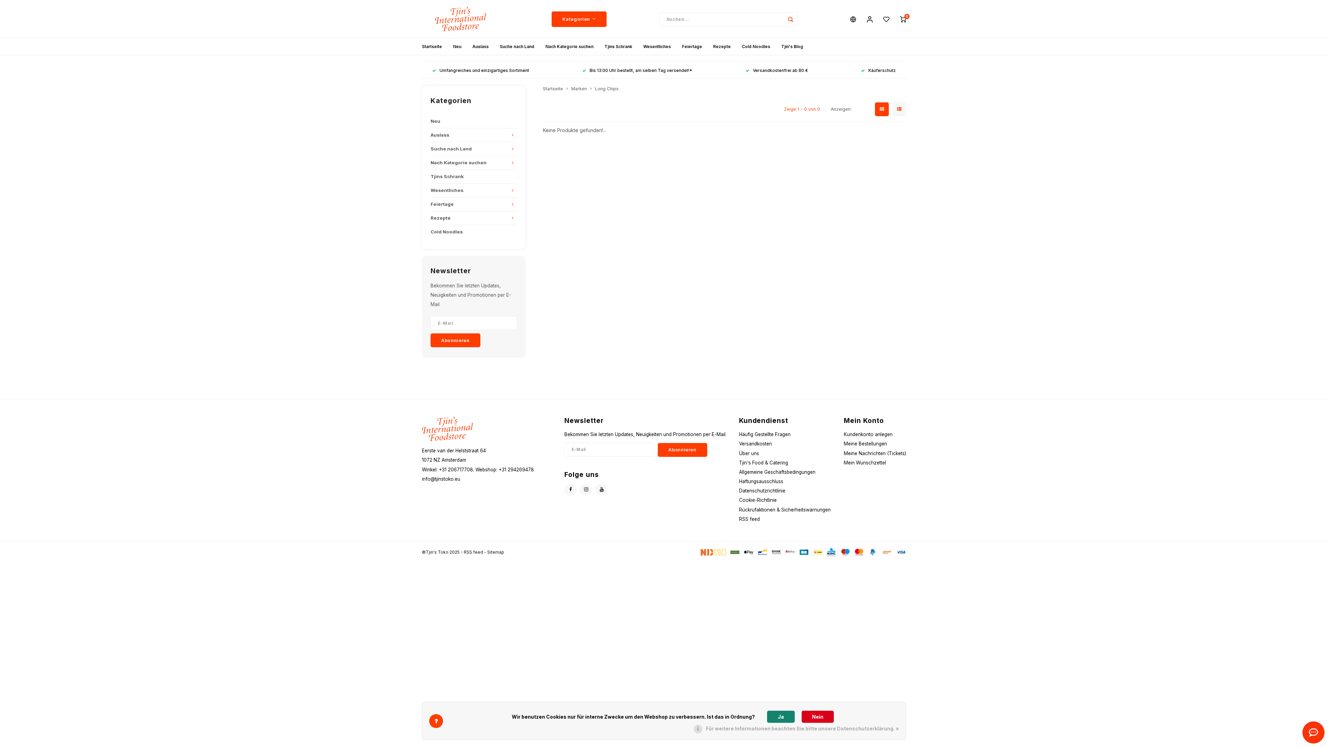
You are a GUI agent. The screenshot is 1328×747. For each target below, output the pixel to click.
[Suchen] (790, 19)
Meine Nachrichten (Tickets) (875, 453)
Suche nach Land (517, 46)
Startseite (432, 46)
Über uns (749, 453)
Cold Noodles (756, 46)
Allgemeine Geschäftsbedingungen (777, 472)
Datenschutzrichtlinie (762, 491)
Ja (781, 717)
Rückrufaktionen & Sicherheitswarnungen (785, 510)
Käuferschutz (882, 70)
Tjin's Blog (792, 46)
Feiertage (692, 46)
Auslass (480, 46)
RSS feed (749, 519)
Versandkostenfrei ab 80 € (780, 70)
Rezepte (722, 46)
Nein (817, 717)
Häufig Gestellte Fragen (765, 434)
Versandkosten (755, 443)
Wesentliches (657, 46)
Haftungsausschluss (761, 481)
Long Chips (607, 88)
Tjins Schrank (618, 46)
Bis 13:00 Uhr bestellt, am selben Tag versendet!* (641, 70)
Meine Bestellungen (865, 443)
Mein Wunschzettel (865, 462)
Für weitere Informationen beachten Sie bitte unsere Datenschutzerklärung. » (802, 728)
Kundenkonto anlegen (868, 434)
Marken (579, 88)
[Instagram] (586, 490)
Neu (457, 46)
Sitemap (495, 552)
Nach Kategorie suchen (569, 46)
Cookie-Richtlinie (758, 500)
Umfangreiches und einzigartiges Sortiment (484, 70)
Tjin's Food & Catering (763, 462)
